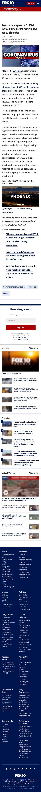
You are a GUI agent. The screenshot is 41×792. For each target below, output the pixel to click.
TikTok (4, 727)
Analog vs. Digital (24, 620)
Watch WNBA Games (23, 754)
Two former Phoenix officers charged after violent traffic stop (24, 424)
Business (5, 595)
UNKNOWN (23, 647)
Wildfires (22, 562)
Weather (23, 551)
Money (5, 592)
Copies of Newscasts (22, 668)
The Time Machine (25, 645)
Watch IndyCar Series (24, 741)
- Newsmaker (23, 604)
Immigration (6, 567)
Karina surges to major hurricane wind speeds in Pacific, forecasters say (25, 380)
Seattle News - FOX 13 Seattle (8, 672)
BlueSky (4, 739)
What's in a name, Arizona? (25, 650)
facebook (6, 768)
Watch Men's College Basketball (25, 746)
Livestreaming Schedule (6, 703)
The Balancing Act (25, 625)
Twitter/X (5, 734)
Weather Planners (25, 565)
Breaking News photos (24, 710)
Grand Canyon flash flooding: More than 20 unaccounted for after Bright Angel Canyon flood (26, 399)
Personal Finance (7, 604)
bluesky (26, 768)
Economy (5, 597)
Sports (4, 582)
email (30, 768)
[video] (20, 486)
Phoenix (32, 287)
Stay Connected (24, 690)
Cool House (6, 627)
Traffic (4, 584)
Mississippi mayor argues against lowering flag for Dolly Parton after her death (25, 408)
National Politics (24, 607)
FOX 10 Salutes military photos (24, 705)
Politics (22, 592)
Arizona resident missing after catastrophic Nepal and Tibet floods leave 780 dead (14, 516)
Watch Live (31, 3)
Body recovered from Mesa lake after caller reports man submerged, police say (26, 462)
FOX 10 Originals (23, 615)
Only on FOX (7, 614)
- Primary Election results (25, 598)
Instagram (5, 729)
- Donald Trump (24, 609)
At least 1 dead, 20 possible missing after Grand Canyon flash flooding (19, 499)
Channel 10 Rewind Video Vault (8, 624)
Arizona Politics (24, 602)
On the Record (24, 642)
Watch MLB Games (25, 733)
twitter (10, 768)
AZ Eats (21, 623)
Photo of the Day (25, 713)
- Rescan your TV (24, 682)
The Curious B (23, 628)
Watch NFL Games (25, 727)
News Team (23, 677)
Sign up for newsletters (23, 701)
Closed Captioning (25, 662)
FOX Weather (23, 577)
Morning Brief (6, 572)
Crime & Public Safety (7, 561)
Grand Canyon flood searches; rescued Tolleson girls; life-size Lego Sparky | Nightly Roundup (26, 389)
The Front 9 (23, 633)
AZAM (4, 557)
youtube (18, 768)
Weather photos (24, 716)
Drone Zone (6, 630)
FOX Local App (7, 706)
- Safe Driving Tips (8, 587)
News (6, 293)
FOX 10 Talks (23, 630)
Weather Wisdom (25, 575)
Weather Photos (24, 572)
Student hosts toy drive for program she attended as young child (14, 534)
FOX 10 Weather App (7, 710)
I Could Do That (24, 640)
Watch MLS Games (25, 758)
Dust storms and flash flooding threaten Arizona (12, 525)
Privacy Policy (23, 337)
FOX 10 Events (24, 698)
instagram (14, 768)
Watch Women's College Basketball (25, 750)
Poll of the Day (7, 577)
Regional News (6, 658)
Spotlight (5, 646)
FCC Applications (24, 672)
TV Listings (22, 679)
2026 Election (23, 595)
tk (22, 768)
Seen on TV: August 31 (11, 373)
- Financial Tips (7, 607)
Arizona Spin (6, 618)
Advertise (22, 660)
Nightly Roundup (7, 574)
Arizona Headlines (8, 555)
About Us (23, 657)
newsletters (34, 768)
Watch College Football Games (24, 730)
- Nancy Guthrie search (7, 640)
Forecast (22, 555)
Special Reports (7, 644)
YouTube (5, 724)
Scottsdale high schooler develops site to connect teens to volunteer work (14, 506)
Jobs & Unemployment (7, 601)
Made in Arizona (7, 635)
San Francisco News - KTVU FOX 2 (8, 668)
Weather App (23, 570)
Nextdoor (5, 742)
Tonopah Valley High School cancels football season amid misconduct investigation (25, 453)
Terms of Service (22, 339)
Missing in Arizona (8, 637)
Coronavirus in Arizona (20, 39)
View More (33, 348)
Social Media (7, 721)
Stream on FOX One (24, 722)
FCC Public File (24, 674)
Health (4, 564)
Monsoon (22, 557)
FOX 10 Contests (24, 695)
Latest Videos (8, 473)
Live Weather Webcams (6, 698)
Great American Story (24, 636)
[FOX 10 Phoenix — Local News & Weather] (8, 3)
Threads (4, 737)
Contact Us (22, 665)
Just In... (5, 348)
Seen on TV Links (7, 579)
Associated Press (7, 39)
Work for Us (23, 684)
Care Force (5, 620)
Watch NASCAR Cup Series (25, 737)
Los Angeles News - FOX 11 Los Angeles (8, 663)
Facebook (5, 732)
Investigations (6, 632)
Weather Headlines (25, 560)
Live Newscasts (7, 695)
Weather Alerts (24, 567)
